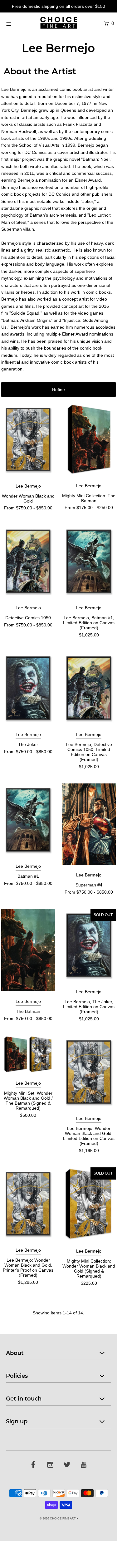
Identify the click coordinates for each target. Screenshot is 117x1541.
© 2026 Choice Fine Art (58, 1518)
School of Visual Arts (39, 145)
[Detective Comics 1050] (28, 561)
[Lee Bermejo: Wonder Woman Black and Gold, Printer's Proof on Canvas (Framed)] (28, 1203)
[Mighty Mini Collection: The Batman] (89, 439)
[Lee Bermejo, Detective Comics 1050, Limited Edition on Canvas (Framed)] (89, 688)
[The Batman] (28, 950)
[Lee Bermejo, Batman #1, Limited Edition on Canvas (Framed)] (89, 561)
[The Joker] (28, 688)
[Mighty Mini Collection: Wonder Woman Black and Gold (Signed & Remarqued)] (89, 1204)
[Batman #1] (28, 819)
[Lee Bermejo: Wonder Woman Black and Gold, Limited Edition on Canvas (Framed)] (89, 1072)
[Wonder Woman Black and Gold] (28, 439)
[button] (58, 389)
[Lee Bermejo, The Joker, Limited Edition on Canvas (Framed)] (89, 945)
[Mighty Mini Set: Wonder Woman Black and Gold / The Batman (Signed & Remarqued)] (28, 1054)
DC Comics (59, 194)
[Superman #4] (89, 824)
